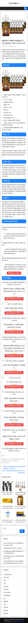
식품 (5, 455)
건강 (5, 580)
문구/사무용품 (7, 592)
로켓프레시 (6, 589)
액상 (24, 459)
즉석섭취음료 (5, 460)
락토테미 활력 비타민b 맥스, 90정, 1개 (13, 548)
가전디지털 (6, 577)
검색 (5, 528)
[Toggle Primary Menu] (25, 8)
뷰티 (5, 598)
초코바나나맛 (11, 460)
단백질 (8, 459)
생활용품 (6, 601)
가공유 (5, 459)
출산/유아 (6, 610)
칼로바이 (16, 460)
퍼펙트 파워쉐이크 (6, 462)
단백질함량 (12, 459)
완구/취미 (6, 607)
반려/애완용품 (7, 595)
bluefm (14, 46)
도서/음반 (6, 586)
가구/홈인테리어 (7, 574)
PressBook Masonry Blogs (17, 621)
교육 (5, 583)
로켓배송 (18, 459)
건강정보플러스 (14, 3)
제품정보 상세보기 (14, 273)
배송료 (21, 459)
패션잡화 (6, 613)
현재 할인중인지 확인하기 (14, 299)
